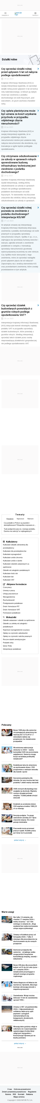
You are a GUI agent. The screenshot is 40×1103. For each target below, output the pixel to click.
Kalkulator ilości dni (10, 573)
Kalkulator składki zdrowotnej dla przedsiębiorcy (15, 546)
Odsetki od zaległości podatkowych (16, 570)
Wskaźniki (11, 617)
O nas (9, 1089)
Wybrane (30, 519)
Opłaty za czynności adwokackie (15, 633)
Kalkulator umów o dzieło (12, 561)
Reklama (29, 1094)
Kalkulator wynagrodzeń (12, 554)
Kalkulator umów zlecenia (13, 557)
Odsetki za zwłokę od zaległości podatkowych (15, 625)
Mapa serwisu (19, 1097)
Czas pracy (7, 587)
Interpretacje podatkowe (12, 649)
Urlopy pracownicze (10, 594)
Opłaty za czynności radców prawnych (17, 636)
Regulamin (32, 1092)
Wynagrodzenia (9, 597)
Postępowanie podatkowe (13, 603)
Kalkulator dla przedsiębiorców (14, 551)
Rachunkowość (9, 600)
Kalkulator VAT (8, 580)
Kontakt (21, 1094)
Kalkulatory (11, 541)
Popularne (10, 519)
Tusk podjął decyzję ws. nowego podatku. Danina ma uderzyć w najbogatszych (19, 530)
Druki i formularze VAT (11, 610)
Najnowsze (20, 519)
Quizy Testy (7, 646)
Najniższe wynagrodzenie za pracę (16, 630)
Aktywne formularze (17, 584)
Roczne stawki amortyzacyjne (14, 639)
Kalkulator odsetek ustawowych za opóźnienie (16, 565)
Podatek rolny (8, 643)
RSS (14, 1094)
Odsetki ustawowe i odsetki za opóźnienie (19, 620)
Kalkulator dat (8, 577)
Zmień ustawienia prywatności (14, 1092)
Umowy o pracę (9, 590)
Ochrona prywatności (22, 1089)
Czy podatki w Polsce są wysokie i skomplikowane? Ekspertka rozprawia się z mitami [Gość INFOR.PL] (19, 524)
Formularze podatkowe (11, 613)
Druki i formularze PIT (11, 606)
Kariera (8, 1094)
